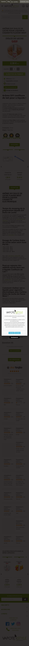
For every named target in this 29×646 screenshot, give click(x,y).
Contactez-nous (24, 1)
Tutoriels (3, 1)
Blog (9, 1)
